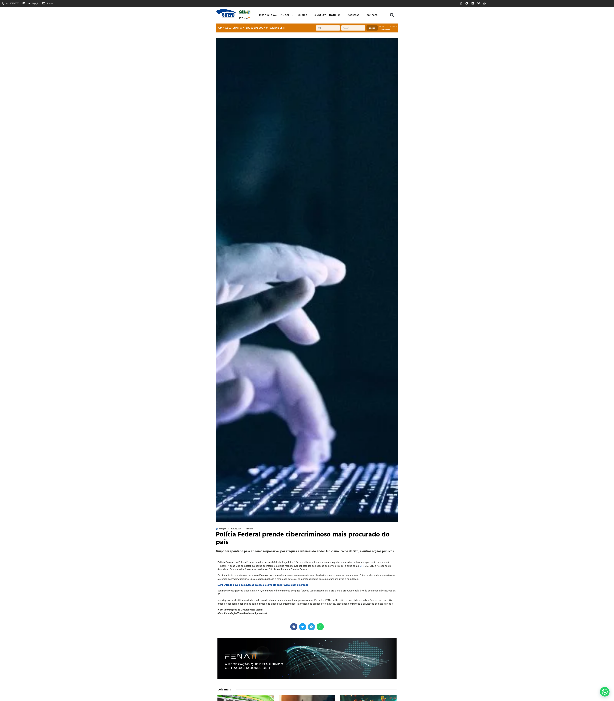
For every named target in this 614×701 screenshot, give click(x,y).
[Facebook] (466, 3)
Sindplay (320, 15)
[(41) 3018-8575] (3, 3)
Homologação (33, 3)
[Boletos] (43, 3)
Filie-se (285, 15)
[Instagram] (460, 3)
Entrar (372, 28)
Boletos (50, 3)
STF (361, 565)
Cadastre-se (384, 29)
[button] (391, 15)
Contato (372, 15)
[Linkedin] (472, 3)
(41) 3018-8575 (12, 3)
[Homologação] (24, 3)
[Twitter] (478, 3)
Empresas (353, 15)
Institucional (268, 15)
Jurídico (302, 15)
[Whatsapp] (484, 3)
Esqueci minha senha (388, 26)
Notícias (334, 15)
